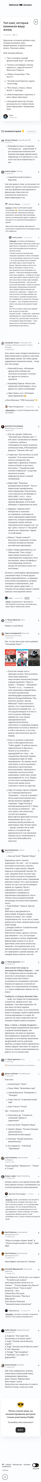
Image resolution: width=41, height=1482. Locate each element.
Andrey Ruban (10, 171)
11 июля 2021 (9, 1061)
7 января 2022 (9, 430)
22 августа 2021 (10, 1162)
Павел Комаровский (16, 407)
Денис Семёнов (11, 1073)
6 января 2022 (9, 349)
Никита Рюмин (11, 1365)
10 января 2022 (10, 964)
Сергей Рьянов (11, 1157)
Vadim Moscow (14, 1310)
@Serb (7, 602)
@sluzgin (8, 1200)
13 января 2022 (10, 1236)
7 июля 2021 (9, 622)
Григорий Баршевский (14, 1269)
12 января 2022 (10, 1178)
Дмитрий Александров (14, 426)
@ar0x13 (8, 208)
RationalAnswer (20, 4)
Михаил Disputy (11, 140)
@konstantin (10, 410)
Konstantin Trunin (12, 343)
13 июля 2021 (9, 1076)
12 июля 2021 (9, 173)
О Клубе (8, 1464)
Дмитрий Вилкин (11, 850)
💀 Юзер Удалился (12, 620)
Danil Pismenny (11, 1232)
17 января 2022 (10, 1367)
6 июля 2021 (9, 142)
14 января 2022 (10, 1273)
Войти (20, 1430)
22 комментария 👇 (13, 131)
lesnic (11, 598)
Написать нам (17, 1464)
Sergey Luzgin (10, 1176)
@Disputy (12, 241)
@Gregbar (9, 1314)
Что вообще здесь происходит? (20, 1422)
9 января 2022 (29, 406)
